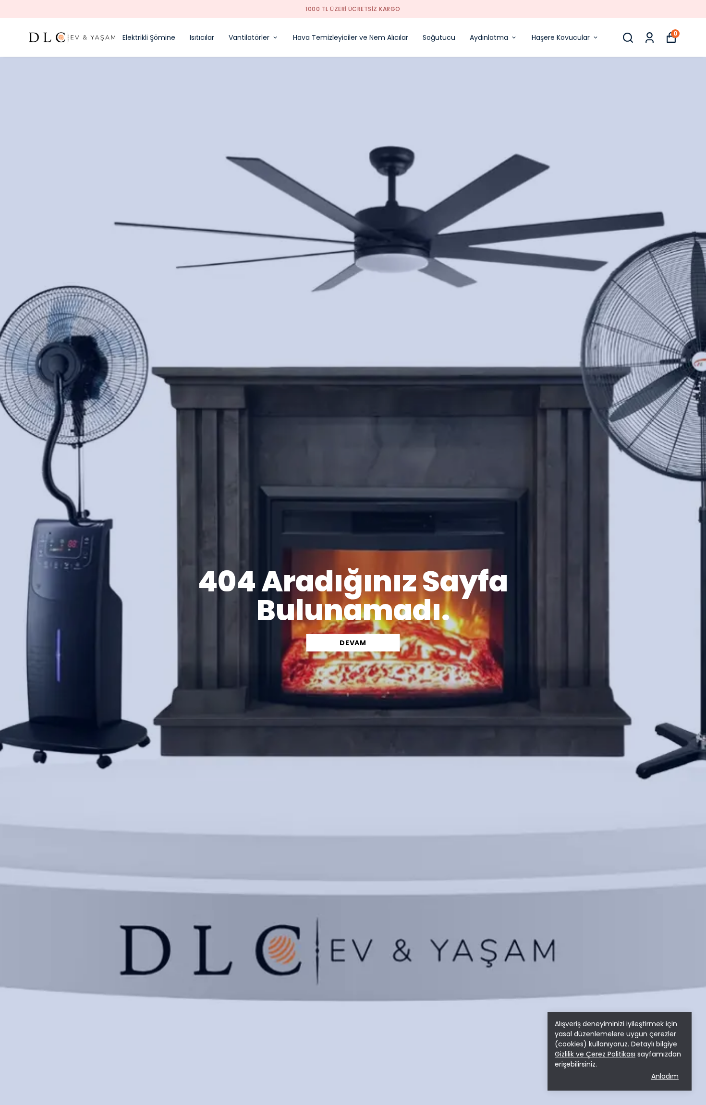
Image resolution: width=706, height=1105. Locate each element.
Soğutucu (439, 37)
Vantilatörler (249, 37)
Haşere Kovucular (561, 37)
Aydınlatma (489, 37)
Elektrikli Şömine (148, 37)
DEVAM (353, 643)
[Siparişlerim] (650, 38)
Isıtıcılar (202, 37)
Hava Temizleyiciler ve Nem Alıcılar (350, 37)
